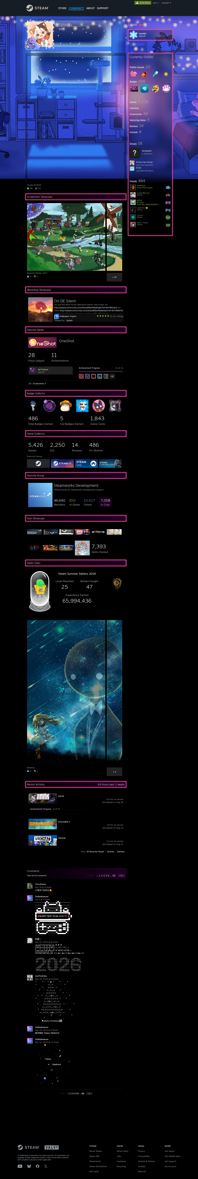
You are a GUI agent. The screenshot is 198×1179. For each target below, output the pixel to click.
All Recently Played (95, 851)
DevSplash (147, 151)
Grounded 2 (64, 821)
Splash (70, 320)
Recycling (121, 1166)
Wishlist (110, 851)
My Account (170, 1166)
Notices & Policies (146, 1161)
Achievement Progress (89, 368)
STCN (138, 168)
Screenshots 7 (39, 383)
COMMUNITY (76, 8)
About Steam (95, 1151)
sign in (155, 3)
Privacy (141, 1151)
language (165, 3)
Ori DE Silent (65, 301)
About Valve (122, 1151)
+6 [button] (112, 376)
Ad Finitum (43, 369)
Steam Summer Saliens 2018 (77, 573)
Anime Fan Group (144, 162)
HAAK (61, 796)
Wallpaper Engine (68, 316)
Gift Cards (94, 1171)
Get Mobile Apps (172, 1156)
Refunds (142, 1171)
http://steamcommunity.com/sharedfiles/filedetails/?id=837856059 (91, 310)
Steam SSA (94, 1156)
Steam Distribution (98, 1166)
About (90, 8)
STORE (62, 8)
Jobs (119, 1156)
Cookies (141, 1166)
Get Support (170, 1161)
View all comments (36, 876)
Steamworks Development (76, 485)
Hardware (121, 1161)
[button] (150, 24)
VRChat (62, 838)
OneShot (66, 341)
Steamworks (95, 1161)
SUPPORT (102, 8)
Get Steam (169, 1151)
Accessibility (144, 1156)
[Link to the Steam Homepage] (37, 10)
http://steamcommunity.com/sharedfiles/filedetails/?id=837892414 (85, 307)
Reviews (121, 851)
